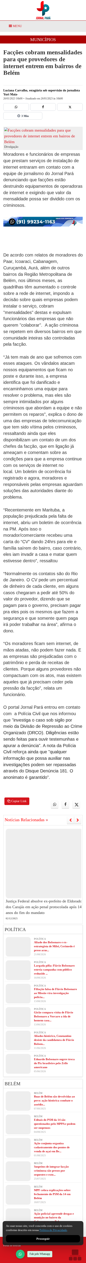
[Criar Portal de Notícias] (75, 1255)
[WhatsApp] (20, 1254)
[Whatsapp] (16, 107)
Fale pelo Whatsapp (40, 1253)
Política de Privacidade (53, 1230)
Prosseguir (43, 1238)
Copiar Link (18, 801)
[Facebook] (43, 107)
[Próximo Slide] (77, 820)
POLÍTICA (15, 929)
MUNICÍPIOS (43, 39)
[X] (70, 107)
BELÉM (13, 1083)
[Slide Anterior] (70, 820)
